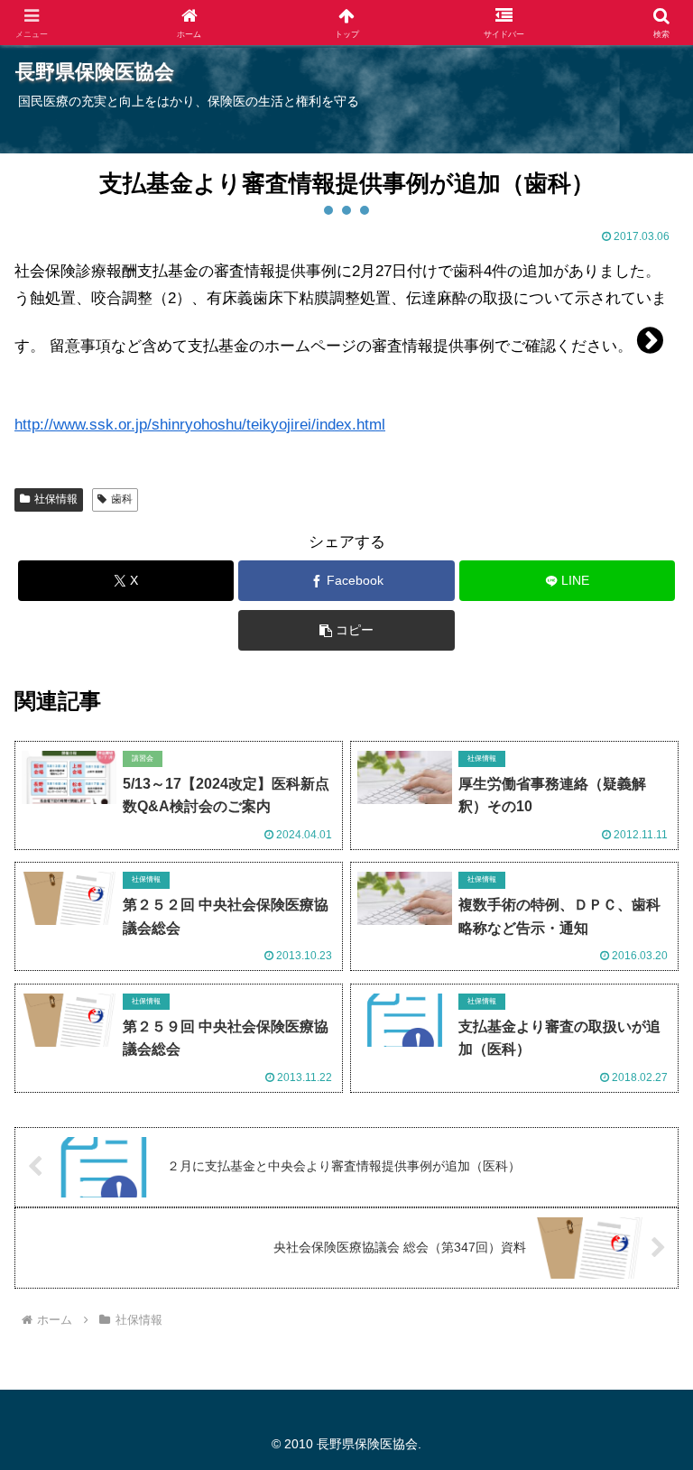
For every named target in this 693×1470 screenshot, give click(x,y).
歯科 (122, 499)
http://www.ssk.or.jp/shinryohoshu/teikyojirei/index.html (199, 424)
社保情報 (56, 499)
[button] (346, 630)
